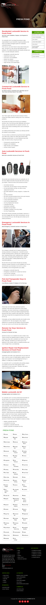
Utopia (24, 532)
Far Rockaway (16, 465)
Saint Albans (7, 527)
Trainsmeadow (17, 532)
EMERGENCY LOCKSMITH (36, 555)
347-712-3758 (8, 565)
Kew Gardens (25, 485)
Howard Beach (24, 481)
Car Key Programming (36, 37)
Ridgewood (25, 513)
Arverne (6, 434)
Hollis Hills (7, 480)
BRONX (4, 580)
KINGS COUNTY (6, 575)
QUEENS (4, 582)
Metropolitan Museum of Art (16, 500)
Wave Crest (7, 535)
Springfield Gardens (25, 528)
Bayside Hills (15, 438)
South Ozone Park (16, 528)
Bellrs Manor (7, 446)
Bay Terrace (25, 434)
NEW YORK (5, 578)
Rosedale (25, 523)
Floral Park (25, 464)
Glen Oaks (7, 477)
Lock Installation (35, 54)
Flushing (6, 469)
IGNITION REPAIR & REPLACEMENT (35, 47)
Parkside (6, 509)
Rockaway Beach (25, 519)
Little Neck (16, 495)
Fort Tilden (25, 469)
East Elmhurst (16, 461)
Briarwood (7, 451)
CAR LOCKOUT (35, 44)
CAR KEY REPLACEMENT (21, 580)
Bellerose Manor (25, 443)
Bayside (6, 437)
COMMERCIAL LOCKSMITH (36, 553)
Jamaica (15, 484)
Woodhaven (25, 535)
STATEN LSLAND (6, 577)
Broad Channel (15, 452)
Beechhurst (25, 437)
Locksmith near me (36, 557)
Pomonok (16, 509)
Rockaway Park (7, 524)
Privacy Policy (21, 557)
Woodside (7, 538)
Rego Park (7, 513)
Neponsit (6, 504)
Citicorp (6, 455)
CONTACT (19, 555)
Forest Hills (16, 469)
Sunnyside (7, 532)
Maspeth (6, 498)
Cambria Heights (25, 452)
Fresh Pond (25, 472)
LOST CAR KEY (35, 39)
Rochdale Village (16, 519)
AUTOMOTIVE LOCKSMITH (36, 550)
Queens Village (24, 510)
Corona (24, 455)
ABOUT (19, 552)
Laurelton (25, 489)
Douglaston (7, 460)
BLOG (19, 553)
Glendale (16, 477)
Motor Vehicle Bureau (24, 500)
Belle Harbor (7, 442)
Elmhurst (6, 464)
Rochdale (7, 518)
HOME (19, 550)
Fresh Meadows (16, 473)
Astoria (15, 434)
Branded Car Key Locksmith (38, 34)
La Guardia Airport (16, 490)
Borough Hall (15, 447)
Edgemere (25, 460)
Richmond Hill (16, 514)
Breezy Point (24, 447)
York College (15, 539)
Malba (24, 495)
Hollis (24, 477)
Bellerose (16, 442)
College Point (15, 456)
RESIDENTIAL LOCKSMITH (36, 552)
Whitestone (16, 535)
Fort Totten (7, 472)
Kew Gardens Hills (6, 491)
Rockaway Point (16, 524)
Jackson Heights (6, 485)
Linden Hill (7, 495)
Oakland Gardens (15, 505)
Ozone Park (25, 504)
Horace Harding (15, 481)
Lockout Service (35, 56)
